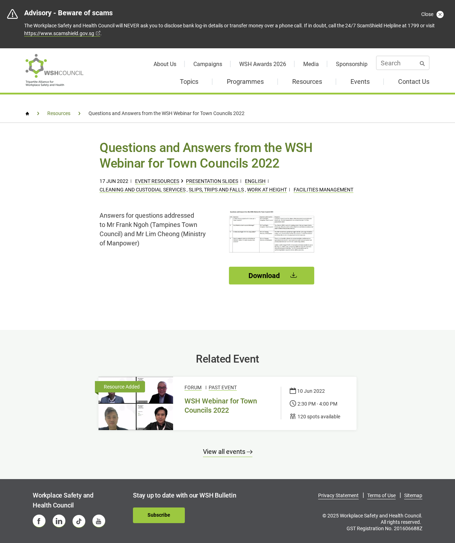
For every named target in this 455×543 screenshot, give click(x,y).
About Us (165, 64)
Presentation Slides (212, 181)
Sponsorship (352, 64)
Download (265, 275)
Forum (193, 387)
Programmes (245, 81)
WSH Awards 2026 (262, 64)
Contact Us (413, 81)
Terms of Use (381, 495)
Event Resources (157, 181)
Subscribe (159, 515)
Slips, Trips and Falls (216, 189)
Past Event (223, 387)
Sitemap (413, 495)
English (255, 181)
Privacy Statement (338, 495)
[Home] (27, 113)
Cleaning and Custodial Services (143, 189)
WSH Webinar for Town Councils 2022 (220, 405)
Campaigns (207, 64)
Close (427, 14)
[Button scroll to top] (432, 513)
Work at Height (267, 189)
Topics (189, 81)
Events (360, 81)
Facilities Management (323, 189)
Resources (307, 81)
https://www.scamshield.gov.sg (59, 33)
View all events (225, 451)
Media (311, 64)
